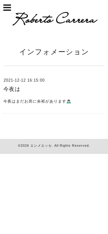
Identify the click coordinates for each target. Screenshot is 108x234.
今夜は (11, 89)
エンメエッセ (41, 145)
